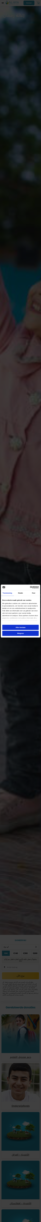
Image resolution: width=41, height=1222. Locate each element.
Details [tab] (20, 593)
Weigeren (20, 633)
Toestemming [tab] (7, 593)
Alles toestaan (20, 627)
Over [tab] (33, 593)
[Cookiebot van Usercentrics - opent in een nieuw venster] (30, 587)
